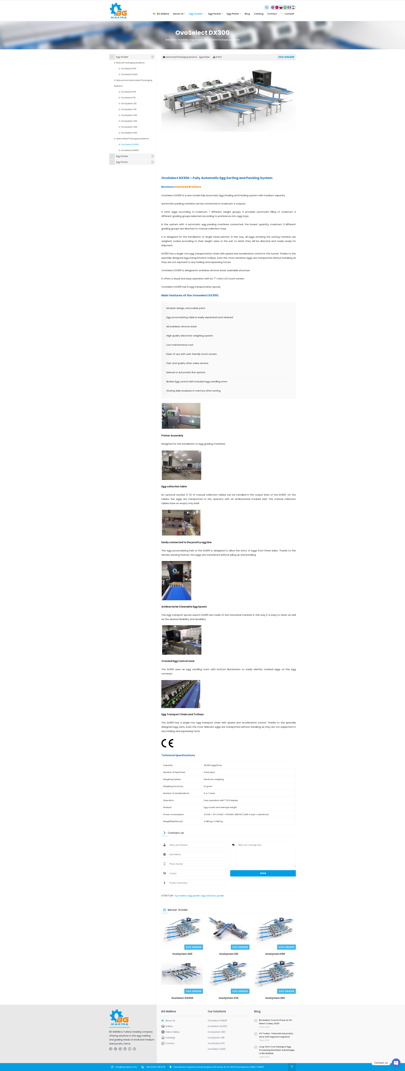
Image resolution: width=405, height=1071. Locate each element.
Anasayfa (170, 39)
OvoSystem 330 (228, 998)
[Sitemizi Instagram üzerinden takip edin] (120, 1048)
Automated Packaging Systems (222, 39)
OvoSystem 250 (275, 998)
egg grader (194, 895)
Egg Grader (196, 39)
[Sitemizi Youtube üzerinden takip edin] (129, 1048)
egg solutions (208, 895)
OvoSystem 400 (182, 954)
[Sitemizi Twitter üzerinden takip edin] (115, 1048)
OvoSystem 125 (228, 954)
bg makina (181, 895)
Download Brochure (187, 187)
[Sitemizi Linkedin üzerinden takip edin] (125, 1048)
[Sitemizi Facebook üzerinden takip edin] (110, 1048)
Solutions (183, 39)
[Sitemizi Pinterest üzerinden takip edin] (134, 1048)
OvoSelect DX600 (182, 998)
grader (220, 895)
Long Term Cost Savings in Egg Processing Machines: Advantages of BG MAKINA (277, 1050)
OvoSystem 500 (275, 954)
